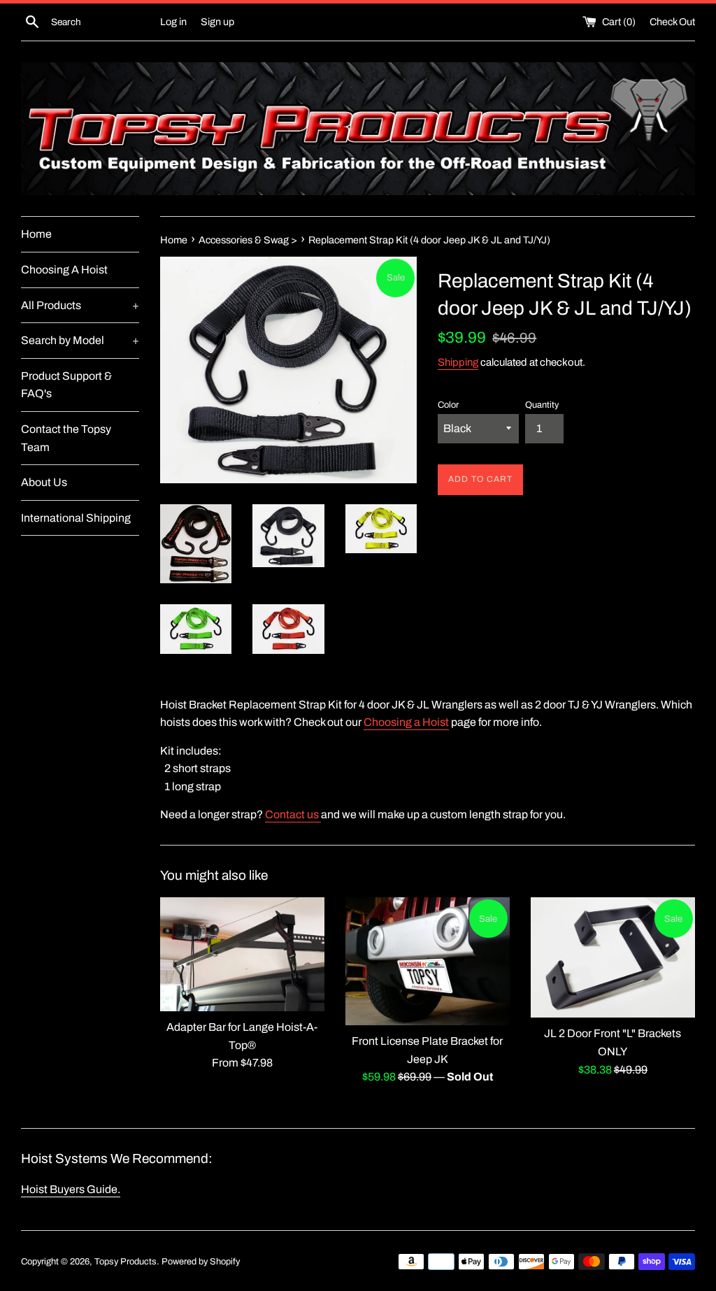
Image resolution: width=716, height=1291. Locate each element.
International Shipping (76, 518)
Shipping (458, 362)
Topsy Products (125, 1262)
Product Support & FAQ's (66, 385)
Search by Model (80, 340)
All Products (80, 305)
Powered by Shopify (201, 1262)
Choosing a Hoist (406, 722)
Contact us (292, 814)
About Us (44, 482)
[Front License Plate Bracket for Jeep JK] (427, 961)
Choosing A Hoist (64, 270)
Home (36, 234)
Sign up (217, 21)
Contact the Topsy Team (66, 438)
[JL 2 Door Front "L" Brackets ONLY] (613, 957)
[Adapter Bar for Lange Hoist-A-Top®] (242, 954)
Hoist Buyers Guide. (70, 1189)
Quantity (542, 405)
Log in (173, 21)
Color (448, 405)
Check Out (672, 21)
